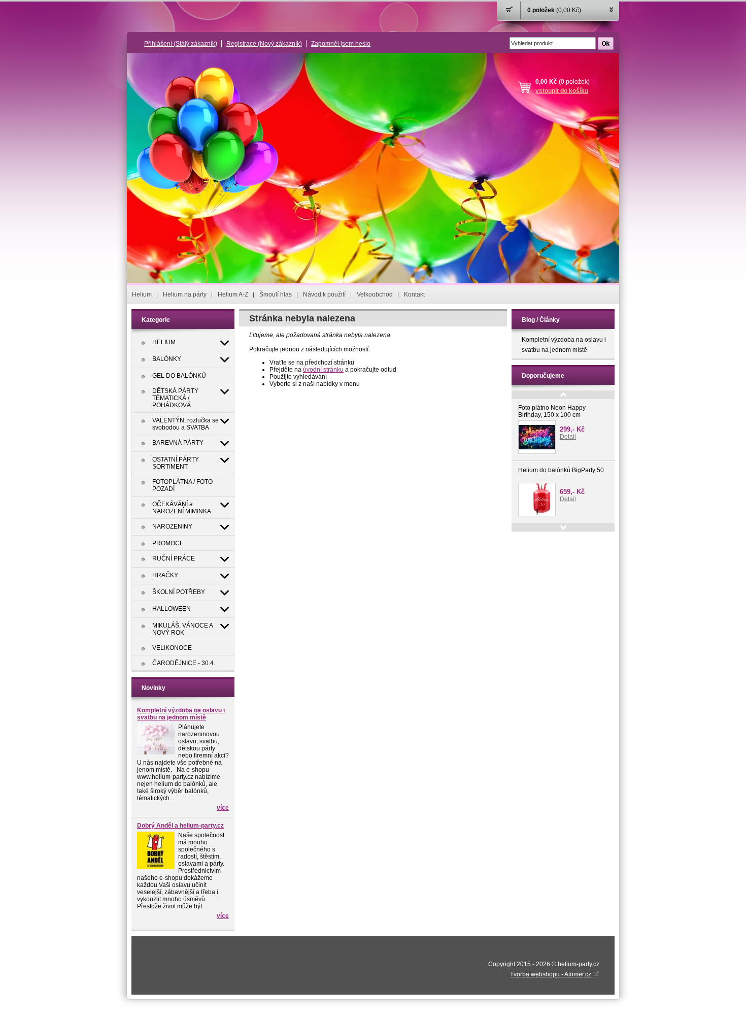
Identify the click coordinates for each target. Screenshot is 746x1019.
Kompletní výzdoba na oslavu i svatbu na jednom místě (181, 714)
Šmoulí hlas (275, 294)
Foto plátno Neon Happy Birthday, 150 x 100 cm (552, 411)
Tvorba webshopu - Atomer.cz (551, 974)
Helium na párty (185, 294)
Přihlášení (180, 43)
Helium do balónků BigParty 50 (561, 470)
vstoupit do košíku (561, 90)
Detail (568, 436)
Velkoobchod (375, 294)
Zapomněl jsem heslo (340, 43)
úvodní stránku (323, 369)
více (223, 807)
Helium (142, 294)
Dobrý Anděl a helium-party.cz (180, 825)
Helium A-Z (233, 294)
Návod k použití (324, 294)
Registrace (264, 43)
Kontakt (414, 294)
